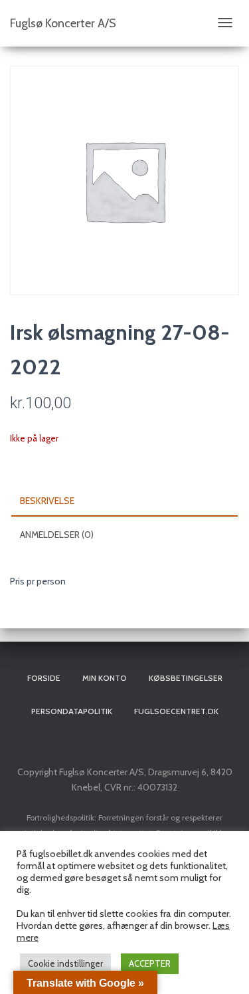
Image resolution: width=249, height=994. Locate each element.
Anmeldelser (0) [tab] (57, 535)
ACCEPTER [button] (150, 963)
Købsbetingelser (185, 678)
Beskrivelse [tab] (47, 501)
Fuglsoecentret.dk (176, 711)
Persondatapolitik (71, 711)
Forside (43, 678)
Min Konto (104, 678)
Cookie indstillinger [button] (65, 963)
